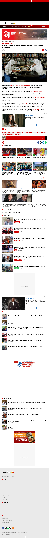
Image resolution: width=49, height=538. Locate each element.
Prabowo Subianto (8, 513)
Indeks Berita (5, 518)
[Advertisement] (24, 10)
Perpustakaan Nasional (40, 97)
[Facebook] (38, 142)
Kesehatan (17, 268)
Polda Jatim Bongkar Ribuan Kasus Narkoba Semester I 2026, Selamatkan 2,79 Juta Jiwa (24, 159)
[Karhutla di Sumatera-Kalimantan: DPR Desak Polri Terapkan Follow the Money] (4, 347)
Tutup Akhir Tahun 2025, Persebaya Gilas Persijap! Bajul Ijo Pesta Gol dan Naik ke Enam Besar (24, 173)
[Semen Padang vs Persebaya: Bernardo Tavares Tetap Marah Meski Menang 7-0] (40, 152)
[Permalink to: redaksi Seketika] (3, 50)
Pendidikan (11, 43)
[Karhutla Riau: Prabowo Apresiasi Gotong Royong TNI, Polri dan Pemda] (7, 240)
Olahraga (16, 231)
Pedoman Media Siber (7, 520)
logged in (10, 212)
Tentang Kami (5, 522)
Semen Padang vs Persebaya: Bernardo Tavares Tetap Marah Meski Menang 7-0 (39, 159)
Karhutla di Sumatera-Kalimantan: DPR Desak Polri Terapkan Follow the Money (25, 346)
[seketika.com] (9, 23)
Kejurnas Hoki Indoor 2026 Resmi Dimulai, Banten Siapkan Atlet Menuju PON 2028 (29, 229)
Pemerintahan (5, 43)
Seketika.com (5, 84)
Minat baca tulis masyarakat (24, 132)
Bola (34, 154)
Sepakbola (6, 507)
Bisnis (4, 169)
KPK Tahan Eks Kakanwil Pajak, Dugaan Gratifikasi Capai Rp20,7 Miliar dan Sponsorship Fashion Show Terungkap (30, 257)
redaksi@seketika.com (9, 476)
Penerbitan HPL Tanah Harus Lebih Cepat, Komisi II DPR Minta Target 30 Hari (30, 220)
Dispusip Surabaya (11, 132)
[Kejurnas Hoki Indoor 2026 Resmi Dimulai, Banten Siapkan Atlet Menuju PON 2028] (7, 230)
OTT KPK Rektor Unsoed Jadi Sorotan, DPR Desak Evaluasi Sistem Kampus (24, 340)
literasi (11, 85)
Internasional (5, 492)
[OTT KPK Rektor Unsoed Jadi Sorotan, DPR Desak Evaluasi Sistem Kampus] (4, 340)
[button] (46, 23)
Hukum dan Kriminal (22, 154)
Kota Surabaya (34, 91)
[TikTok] (10, 528)
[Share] (46, 50)
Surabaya (18, 134)
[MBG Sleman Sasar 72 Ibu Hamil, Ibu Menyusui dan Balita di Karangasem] (7, 268)
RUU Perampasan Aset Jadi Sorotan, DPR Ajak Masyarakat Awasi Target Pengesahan (26, 322)
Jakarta (5, 511)
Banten (5, 509)
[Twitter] (41, 142)
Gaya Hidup (36, 169)
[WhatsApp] (46, 142)
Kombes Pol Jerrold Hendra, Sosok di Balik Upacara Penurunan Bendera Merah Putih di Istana (27, 427)
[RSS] (13, 528)
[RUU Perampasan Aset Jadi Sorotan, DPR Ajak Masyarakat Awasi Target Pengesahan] (4, 322)
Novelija (40, 91)
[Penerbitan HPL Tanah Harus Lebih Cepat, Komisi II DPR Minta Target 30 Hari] (7, 221)
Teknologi (4, 499)
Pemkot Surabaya (41, 132)
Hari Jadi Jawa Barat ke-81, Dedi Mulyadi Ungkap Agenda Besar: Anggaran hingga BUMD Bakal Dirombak (30, 248)
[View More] (24, 472)
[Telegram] (43, 142)
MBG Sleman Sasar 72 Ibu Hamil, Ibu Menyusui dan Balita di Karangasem (30, 266)
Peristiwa (4, 482)
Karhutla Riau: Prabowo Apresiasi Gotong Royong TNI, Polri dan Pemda (29, 238)
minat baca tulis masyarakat (23, 85)
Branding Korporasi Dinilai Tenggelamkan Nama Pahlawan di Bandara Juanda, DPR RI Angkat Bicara (8, 173)
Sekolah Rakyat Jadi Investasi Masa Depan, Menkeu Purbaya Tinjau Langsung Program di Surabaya (9, 159)
